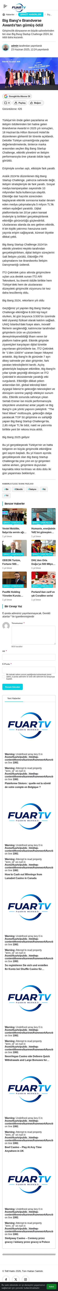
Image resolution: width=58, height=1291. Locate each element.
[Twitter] (15, 1279)
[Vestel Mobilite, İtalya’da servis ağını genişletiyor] (14, 523)
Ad (4, 651)
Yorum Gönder (12, 687)
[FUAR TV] (18, 6)
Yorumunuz (18, 623)
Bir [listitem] (6, 489)
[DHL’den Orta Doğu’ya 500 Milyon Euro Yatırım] (43, 554)
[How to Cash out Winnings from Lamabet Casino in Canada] (29, 838)
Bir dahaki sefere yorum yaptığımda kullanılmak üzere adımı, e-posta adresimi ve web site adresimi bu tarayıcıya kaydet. (30, 676)
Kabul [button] (51, 1287)
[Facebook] (6, 1279)
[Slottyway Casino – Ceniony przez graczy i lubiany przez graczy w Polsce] (29, 1202)
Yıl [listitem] (6, 495)
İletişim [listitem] (32, 489)
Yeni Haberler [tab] (14, 698)
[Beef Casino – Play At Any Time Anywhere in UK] (29, 1111)
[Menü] (5, 6)
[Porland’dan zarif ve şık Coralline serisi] (43, 586)
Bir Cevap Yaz (13, 606)
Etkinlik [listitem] (18, 489)
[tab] (25, 698)
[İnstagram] (25, 1279)
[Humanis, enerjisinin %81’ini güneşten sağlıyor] (43, 523)
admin (14, 45)
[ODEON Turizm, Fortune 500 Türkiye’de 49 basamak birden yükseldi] (14, 554)
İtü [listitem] (44, 489)
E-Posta (6, 664)
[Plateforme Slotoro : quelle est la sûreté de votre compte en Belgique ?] (29, 747)
